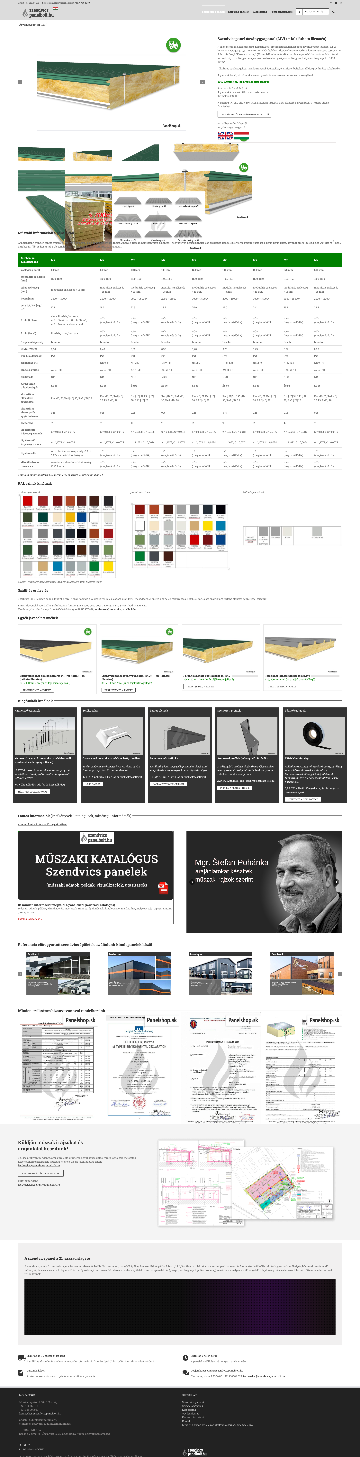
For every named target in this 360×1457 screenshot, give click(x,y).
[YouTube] (25, 1445)
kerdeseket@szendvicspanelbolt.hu (116, 609)
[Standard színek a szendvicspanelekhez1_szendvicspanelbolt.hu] (67, 495)
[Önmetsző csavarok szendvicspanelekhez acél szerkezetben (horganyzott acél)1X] (45, 718)
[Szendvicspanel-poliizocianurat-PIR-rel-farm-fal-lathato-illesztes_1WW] (57, 627)
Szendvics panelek (193, 1402)
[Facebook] (20, 1445)
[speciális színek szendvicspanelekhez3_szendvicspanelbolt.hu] (292, 495)
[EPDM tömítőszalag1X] (315, 718)
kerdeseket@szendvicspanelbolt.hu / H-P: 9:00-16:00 (66, 2)
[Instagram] (29, 1445)
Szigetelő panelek (192, 1406)
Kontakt (187, 1421)
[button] (333, 11)
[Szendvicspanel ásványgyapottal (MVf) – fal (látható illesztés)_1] (111, 35)
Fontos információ (193, 1417)
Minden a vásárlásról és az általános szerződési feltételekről (218, 1425)
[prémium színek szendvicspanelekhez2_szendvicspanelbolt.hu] (180, 495)
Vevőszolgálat (190, 1413)
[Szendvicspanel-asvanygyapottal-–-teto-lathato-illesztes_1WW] (302, 627)
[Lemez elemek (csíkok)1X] (180, 718)
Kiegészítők (189, 1409)
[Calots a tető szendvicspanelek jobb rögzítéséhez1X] (113, 718)
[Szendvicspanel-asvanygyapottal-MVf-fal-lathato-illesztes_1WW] (139, 627)
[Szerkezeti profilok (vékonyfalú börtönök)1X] (247, 718)
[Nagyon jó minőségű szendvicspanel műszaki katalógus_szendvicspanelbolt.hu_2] (95, 832)
